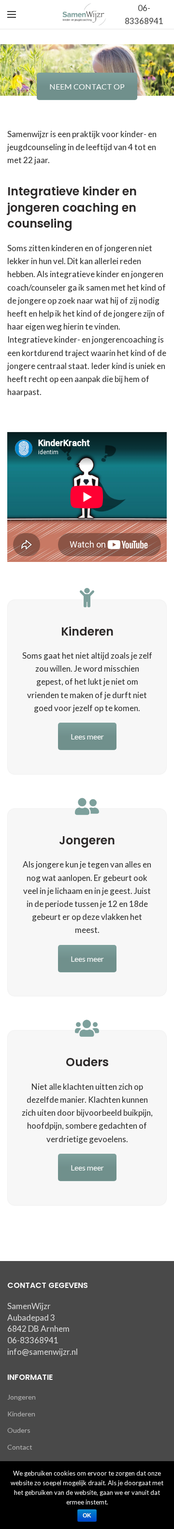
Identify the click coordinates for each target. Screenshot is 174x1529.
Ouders (18, 1430)
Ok (87, 1515)
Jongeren (21, 1397)
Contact (19, 1447)
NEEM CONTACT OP (87, 86)
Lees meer (87, 736)
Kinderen (21, 1414)
